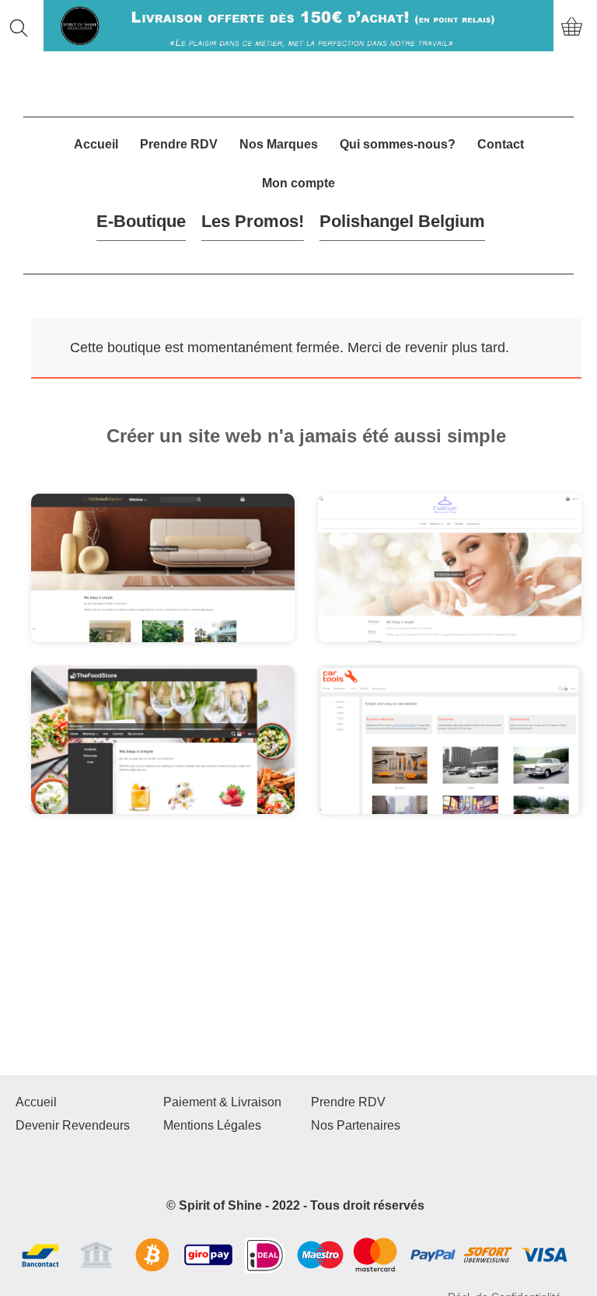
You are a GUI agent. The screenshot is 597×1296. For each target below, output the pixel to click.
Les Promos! (252, 221)
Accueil (96, 144)
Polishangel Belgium (402, 221)
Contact (500, 144)
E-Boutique (141, 221)
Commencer (196, 578)
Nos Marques (278, 144)
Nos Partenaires (355, 1125)
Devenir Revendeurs (73, 1125)
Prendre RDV (179, 144)
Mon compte (298, 183)
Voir (107, 578)
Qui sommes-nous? (398, 144)
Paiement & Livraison (222, 1102)
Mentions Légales (212, 1125)
